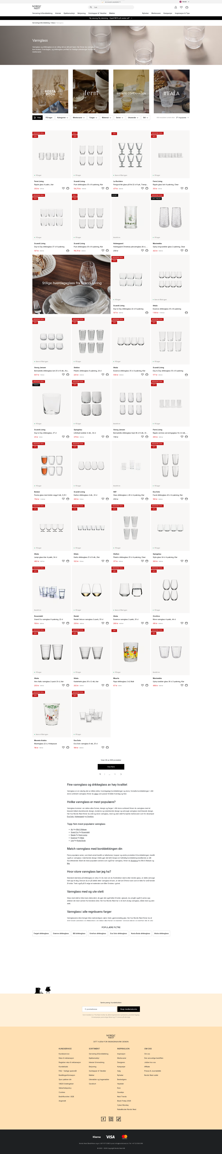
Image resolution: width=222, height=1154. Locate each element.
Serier (118, 118)
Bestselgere (121, 1079)
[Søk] (91, 7)
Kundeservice (64, 1054)
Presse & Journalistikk (152, 1071)
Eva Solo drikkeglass (118, 933)
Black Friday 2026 (124, 1101)
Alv (72, 829)
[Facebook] (103, 1118)
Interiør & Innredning (96, 1062)
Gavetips (120, 1092)
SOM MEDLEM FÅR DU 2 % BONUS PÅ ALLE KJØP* (113, 2)
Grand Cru (75, 832)
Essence (74, 838)
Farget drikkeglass (41, 933)
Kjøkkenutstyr (69, 13)
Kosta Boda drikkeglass (140, 933)
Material (105, 118)
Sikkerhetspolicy (65, 1088)
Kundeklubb (63, 1067)
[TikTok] (118, 1118)
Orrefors (90, 817)
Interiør (58, 13)
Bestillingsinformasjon (67, 1075)
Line (72, 841)
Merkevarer (156, 13)
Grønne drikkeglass (61, 933)
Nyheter (145, 13)
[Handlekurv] (187, 7)
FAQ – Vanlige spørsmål (68, 1071)
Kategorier (61, 118)
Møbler (112, 13)
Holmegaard (79, 817)
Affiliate (147, 1067)
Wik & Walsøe (81, 829)
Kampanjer (167, 13)
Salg (119, 1071)
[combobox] (184, 1)
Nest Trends (122, 1097)
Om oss (147, 1054)
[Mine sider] (176, 7)
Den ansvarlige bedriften (153, 1058)
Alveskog (134, 861)
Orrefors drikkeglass (97, 933)
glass (96, 794)
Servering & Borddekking (42, 13)
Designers (121, 1062)
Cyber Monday (123, 1105)
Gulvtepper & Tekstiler (97, 13)
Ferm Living (83, 835)
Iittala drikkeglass (161, 933)
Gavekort (92, 1084)
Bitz (68, 863)
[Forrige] (32, 933)
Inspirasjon (121, 1054)
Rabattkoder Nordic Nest (126, 1109)
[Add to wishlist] (63, 188)
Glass (53, 23)
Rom (119, 1088)
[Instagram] (111, 1118)
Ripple (73, 835)
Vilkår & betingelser (66, 1084)
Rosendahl (86, 832)
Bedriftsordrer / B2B (66, 1097)
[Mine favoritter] (181, 7)
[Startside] (36, 7)
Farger (92, 118)
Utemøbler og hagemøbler (99, 1079)
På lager (49, 118)
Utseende (132, 118)
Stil (144, 118)
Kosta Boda (81, 841)
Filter (39, 117)
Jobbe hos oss (150, 1062)
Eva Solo (70, 817)
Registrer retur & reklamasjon (70, 1062)
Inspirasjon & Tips (182, 13)
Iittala (82, 838)
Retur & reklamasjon (66, 1058)
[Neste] (189, 933)
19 (115, 774)
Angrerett (62, 1101)
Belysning (82, 13)
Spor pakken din (65, 1079)
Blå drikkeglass (79, 933)
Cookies (62, 1092)
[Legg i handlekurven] (67, 188)
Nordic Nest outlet (151, 1075)
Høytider (120, 1084)
